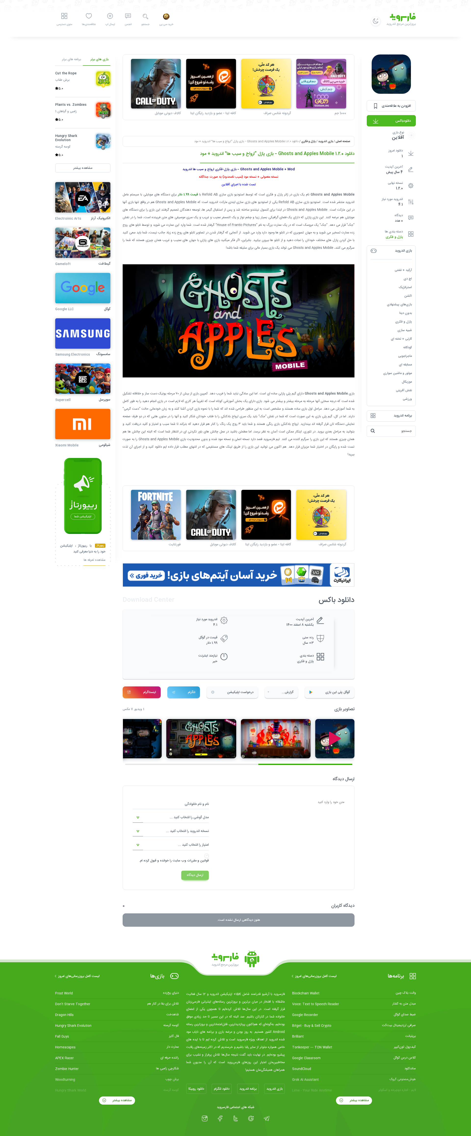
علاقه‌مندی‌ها (89, 24)
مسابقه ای (405, 364)
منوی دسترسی (64, 24)
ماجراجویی (405, 356)
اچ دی (408, 278)
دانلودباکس (403, 121)
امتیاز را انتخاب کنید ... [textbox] (193, 845)
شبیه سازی (404, 330)
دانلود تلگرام (221, 1089)
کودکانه (407, 347)
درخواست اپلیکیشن (240, 692)
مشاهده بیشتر (359, 1100)
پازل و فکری (394, 237)
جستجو (145, 24)
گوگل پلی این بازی (337, 692)
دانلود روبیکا (196, 1089)
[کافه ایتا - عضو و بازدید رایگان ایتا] (211, 84)
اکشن (408, 295)
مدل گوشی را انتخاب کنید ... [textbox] (189, 817)
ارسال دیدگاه (195, 875)
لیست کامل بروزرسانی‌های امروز (316, 976)
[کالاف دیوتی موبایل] (156, 84)
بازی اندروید (325, 141)
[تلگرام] (266, 1118)
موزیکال (407, 381)
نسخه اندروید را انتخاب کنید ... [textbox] (187, 831)
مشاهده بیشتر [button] (82, 168)
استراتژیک (405, 287)
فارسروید (269, 439)
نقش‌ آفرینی (404, 390)
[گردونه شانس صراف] (266, 84)
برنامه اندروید (248, 1089)
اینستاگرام (149, 692)
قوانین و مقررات (198, 860)
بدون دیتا (405, 313)
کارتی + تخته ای (401, 338)
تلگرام (191, 692)
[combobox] (171, 818)
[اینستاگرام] (205, 1118)
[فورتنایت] (156, 515)
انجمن (128, 24)
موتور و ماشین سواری (397, 373)
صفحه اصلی (343, 141)
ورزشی (407, 398)
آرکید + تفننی (403, 270)
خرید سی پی (166, 24)
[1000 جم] (321, 84)
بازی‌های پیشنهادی (399, 304)
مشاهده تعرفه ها (94, 560)
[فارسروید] (235, 960)
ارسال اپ (110, 24)
